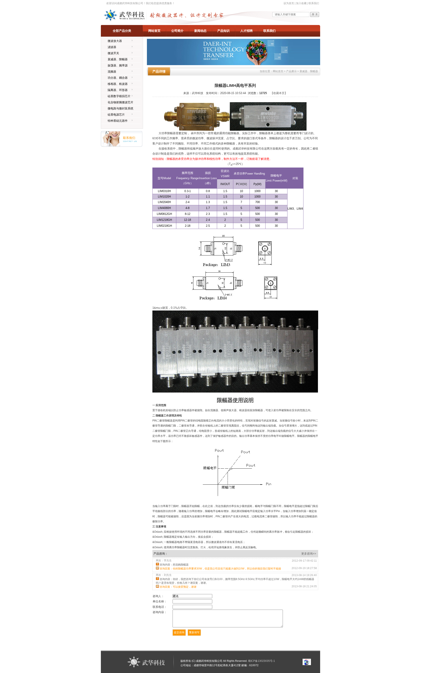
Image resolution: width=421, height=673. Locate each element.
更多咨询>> (309, 553)
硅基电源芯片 (116, 114)
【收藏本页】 (278, 93)
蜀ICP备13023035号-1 (261, 660)
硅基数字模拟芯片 (119, 96)
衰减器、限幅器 (118, 59)
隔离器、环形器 (118, 90)
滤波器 (112, 47)
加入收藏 (301, 3)
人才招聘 (246, 30)
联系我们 (314, 3)
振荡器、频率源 (118, 65)
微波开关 (113, 53)
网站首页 (154, 30)
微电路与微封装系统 (120, 108)
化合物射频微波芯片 (120, 102)
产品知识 (223, 30)
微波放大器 (115, 41)
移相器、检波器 (118, 84)
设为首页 (289, 3)
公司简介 (177, 30)
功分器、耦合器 (118, 77)
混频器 (112, 71)
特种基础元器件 (118, 120)
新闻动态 (200, 30)
